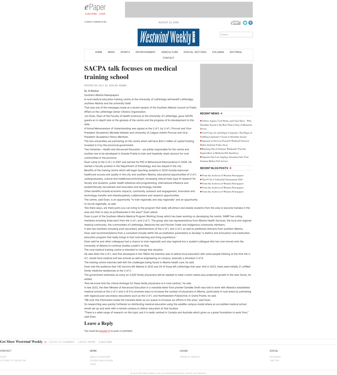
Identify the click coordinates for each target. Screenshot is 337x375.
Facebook (275, 356)
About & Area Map (100, 356)
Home (98, 52)
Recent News (211, 113)
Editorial (236, 52)
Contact (168, 57)
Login (102, 13)
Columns (218, 52)
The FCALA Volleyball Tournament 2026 (222, 179)
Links (93, 364)
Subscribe (91, 13)
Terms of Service (190, 356)
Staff (3, 356)
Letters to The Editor (13, 360)
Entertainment (146, 52)
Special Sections (195, 52)
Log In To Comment (62, 341)
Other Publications (101, 360)
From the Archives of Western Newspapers (223, 175)
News (111, 52)
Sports (125, 52)
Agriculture (169, 52)
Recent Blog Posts (216, 168)
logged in (104, 330)
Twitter (274, 360)
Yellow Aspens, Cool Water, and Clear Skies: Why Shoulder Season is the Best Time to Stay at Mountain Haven (226, 124)
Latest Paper (86, 341)
